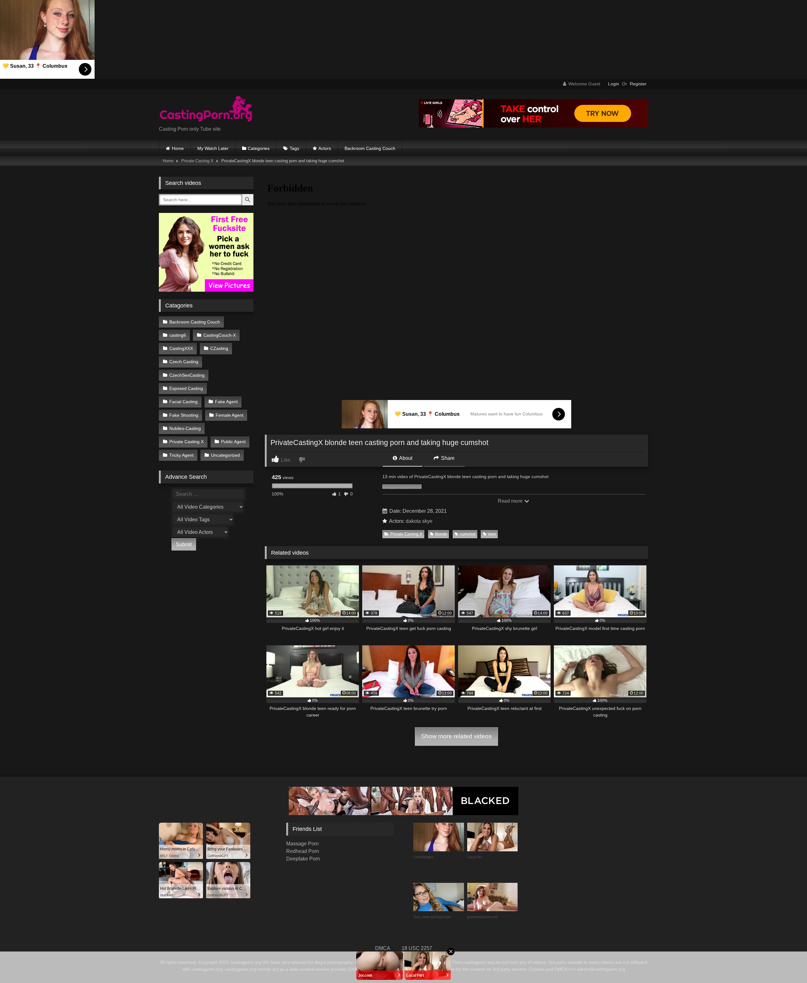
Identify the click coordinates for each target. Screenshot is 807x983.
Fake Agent (226, 401)
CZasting (219, 348)
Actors (324, 148)
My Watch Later (213, 148)
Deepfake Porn (303, 858)
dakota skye (419, 521)
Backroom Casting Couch (370, 148)
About (405, 458)
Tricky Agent (181, 455)
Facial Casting (183, 401)
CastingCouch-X (219, 335)
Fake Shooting (183, 415)
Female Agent (229, 415)
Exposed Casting (186, 388)
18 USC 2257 (417, 948)
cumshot (467, 534)
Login (613, 83)
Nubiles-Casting (185, 428)
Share (447, 458)
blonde (441, 534)
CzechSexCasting (187, 375)
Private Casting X (197, 160)
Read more (511, 501)
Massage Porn (302, 843)
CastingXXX (181, 348)
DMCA (382, 948)
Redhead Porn (302, 851)
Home (178, 148)
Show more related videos (456, 736)
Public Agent (233, 441)
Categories (259, 148)
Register (638, 83)
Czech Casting (183, 361)
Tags (294, 148)
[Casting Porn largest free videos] (206, 109)
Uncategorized (225, 455)
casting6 (177, 335)
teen (492, 534)
